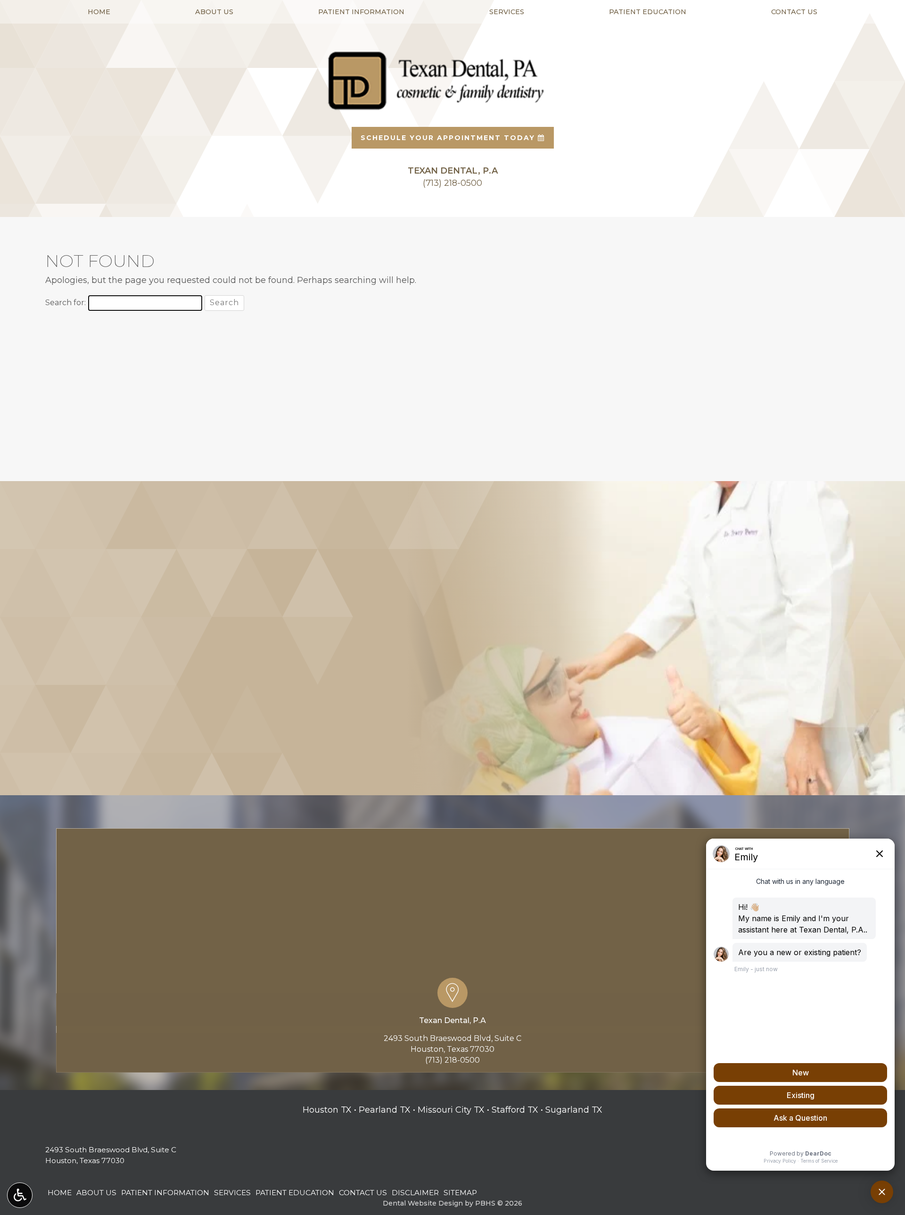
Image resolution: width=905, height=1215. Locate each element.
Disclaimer (415, 1192)
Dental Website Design (423, 1203)
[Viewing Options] (20, 1195)
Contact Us (794, 12)
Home (99, 12)
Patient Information (361, 12)
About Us (214, 12)
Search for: (65, 302)
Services (506, 12)
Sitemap (460, 1192)
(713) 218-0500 (452, 1060)
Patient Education (647, 12)
